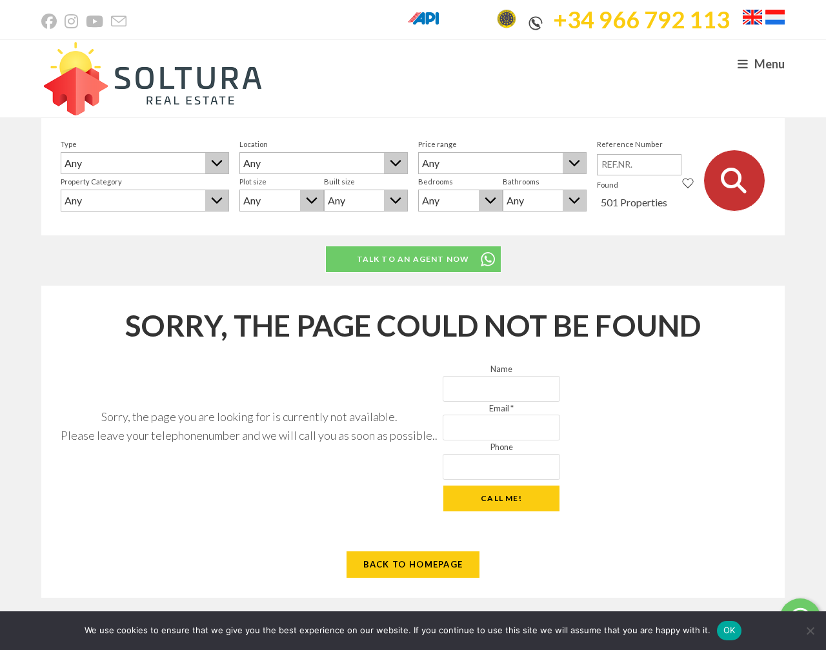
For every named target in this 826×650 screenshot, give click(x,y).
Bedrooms (435, 181)
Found (607, 185)
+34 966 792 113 (641, 19)
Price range (437, 144)
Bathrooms (521, 181)
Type (69, 144)
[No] (809, 630)
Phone (501, 447)
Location (253, 144)
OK (729, 630)
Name (501, 369)
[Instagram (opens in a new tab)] (71, 21)
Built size (339, 181)
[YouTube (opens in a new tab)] (94, 21)
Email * (501, 408)
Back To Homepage (413, 564)
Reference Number (630, 144)
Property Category (91, 181)
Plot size (253, 181)
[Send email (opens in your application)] (118, 21)
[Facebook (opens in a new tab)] (51, 21)
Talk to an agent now (413, 259)
